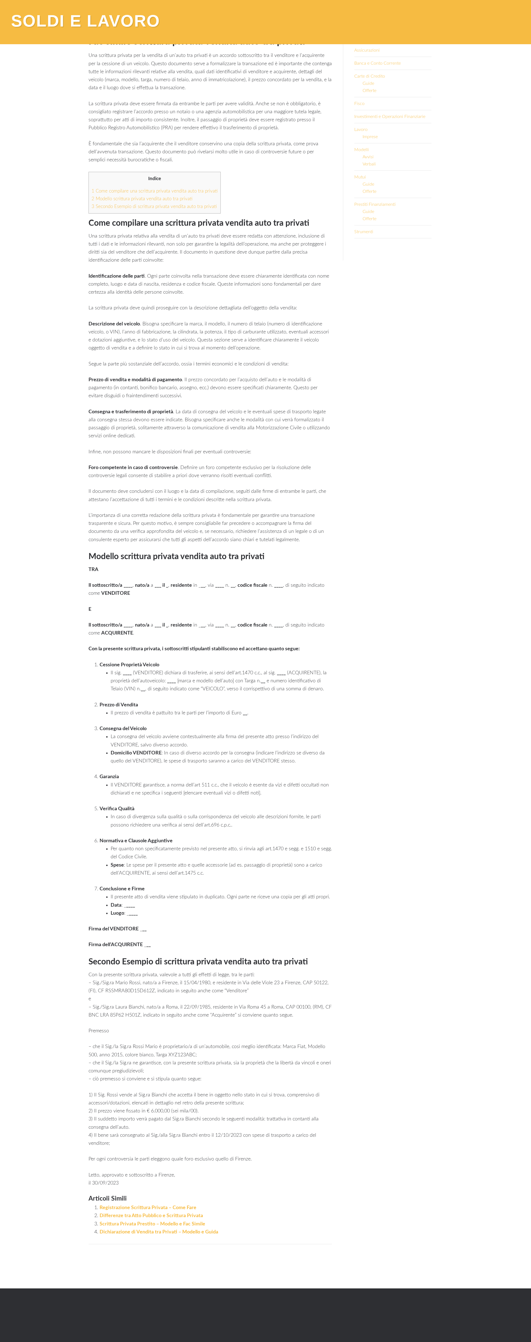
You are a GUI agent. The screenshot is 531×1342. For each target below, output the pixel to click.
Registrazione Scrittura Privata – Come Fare (148, 1207)
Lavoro (361, 129)
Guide (368, 83)
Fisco (359, 103)
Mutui (360, 177)
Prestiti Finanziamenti (374, 204)
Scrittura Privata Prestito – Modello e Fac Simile (152, 1224)
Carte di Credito (369, 76)
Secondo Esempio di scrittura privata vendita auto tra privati (154, 206)
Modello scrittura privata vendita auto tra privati (142, 198)
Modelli (361, 150)
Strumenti (363, 232)
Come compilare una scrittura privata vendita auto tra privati (155, 191)
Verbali (369, 164)
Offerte (369, 90)
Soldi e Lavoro (85, 21)
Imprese (370, 137)
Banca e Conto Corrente (377, 63)
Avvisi (368, 157)
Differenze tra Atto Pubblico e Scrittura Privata (151, 1215)
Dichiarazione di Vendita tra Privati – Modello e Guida (159, 1232)
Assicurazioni (367, 50)
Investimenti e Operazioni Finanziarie (389, 116)
